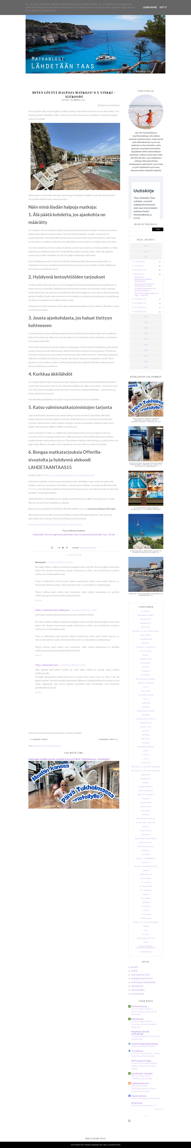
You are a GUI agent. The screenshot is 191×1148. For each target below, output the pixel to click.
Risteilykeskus (146, 847)
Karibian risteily (145, 719)
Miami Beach (146, 787)
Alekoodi (83, 548)
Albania (145, 611)
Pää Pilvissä (137, 1019)
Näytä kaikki (159, 1109)
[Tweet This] (62, 547)
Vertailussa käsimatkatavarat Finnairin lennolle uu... (145, 289)
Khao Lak (146, 727)
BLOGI (134, 967)
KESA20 (32, 489)
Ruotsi (146, 862)
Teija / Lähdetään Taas (46, 664)
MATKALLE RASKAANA (143, 982)
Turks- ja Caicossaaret (146, 922)
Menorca (146, 779)
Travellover (137, 1050)
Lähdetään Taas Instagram (46, 534)
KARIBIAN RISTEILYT (142, 978)
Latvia (145, 755)
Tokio (146, 910)
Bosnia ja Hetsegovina (146, 631)
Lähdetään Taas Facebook (75, 534)
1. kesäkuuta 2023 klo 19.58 (83, 610)
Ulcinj (145, 934)
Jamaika (146, 703)
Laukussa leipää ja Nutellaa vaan (146, 1098)
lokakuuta (139, 261)
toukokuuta (140, 299)
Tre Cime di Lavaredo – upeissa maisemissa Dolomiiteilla (145, 1054)
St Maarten (145, 886)
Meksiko (145, 775)
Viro (145, 942)
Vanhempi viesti (107, 739)
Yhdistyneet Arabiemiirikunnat (146, 947)
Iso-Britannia (146, 695)
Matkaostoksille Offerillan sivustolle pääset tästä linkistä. (55, 524)
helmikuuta (140, 311)
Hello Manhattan (111, 1145)
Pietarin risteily (146, 819)
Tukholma (146, 918)
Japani (145, 707)
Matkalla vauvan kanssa (146, 771)
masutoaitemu (139, 1095)
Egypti (145, 667)
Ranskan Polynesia (146, 839)
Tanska (146, 902)
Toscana (146, 914)
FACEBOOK (137, 986)
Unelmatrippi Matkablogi (144, 1043)
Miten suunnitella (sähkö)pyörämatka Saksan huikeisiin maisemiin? (143, 1088)
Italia (146, 699)
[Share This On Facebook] (58, 547)
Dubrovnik (146, 659)
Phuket (146, 815)
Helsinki (146, 691)
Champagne (146, 639)
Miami (146, 783)
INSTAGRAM (138, 989)
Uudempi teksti (40, 739)
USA (146, 930)
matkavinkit (91, 548)
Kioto (146, 731)
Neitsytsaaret (146, 795)
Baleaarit (145, 619)
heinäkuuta (140, 270)
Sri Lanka (146, 878)
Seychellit (146, 874)
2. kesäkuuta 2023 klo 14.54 (72, 664)
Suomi (145, 894)
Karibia (146, 715)
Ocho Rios (146, 807)
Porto (145, 827)
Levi (146, 759)
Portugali (146, 831)
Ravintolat (145, 842)
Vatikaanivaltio (146, 938)
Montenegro (146, 791)
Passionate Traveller (142, 1073)
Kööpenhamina (146, 747)
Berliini (146, 627)
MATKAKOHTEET (140, 974)
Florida (146, 675)
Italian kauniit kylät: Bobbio (143, 1046)
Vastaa (38, 600)
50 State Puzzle (139, 1006)
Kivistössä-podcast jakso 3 (143, 1105)
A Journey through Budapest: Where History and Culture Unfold (144, 1066)
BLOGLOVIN (137, 993)
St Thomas (146, 890)
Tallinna (146, 898)
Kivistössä (136, 1103)
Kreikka (146, 735)
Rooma (146, 855)
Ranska (146, 834)
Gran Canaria (146, 683)
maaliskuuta (140, 307)
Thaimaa (145, 906)
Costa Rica (146, 651)
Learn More (150, 7)
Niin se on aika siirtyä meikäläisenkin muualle (141, 1077)
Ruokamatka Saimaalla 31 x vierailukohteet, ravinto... (144, 285)
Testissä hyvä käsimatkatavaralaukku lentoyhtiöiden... (143, 279)
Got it (163, 7)
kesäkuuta (139, 274)
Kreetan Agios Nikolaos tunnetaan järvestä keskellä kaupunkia (144, 1011)
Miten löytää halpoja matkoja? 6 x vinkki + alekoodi (146, 294)
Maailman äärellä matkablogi (140, 1032)
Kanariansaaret (146, 711)
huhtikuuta (140, 303)
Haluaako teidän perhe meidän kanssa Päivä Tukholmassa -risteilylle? (69, 759)
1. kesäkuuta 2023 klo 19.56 (59, 562)
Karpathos (146, 723)
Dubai (146, 655)
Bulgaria (146, 635)
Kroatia (146, 739)
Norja (145, 799)
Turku (146, 926)
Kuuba (145, 743)
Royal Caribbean (145, 858)
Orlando (146, 811)
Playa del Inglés (145, 823)
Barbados (145, 623)
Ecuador (146, 663)
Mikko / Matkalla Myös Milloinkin (52, 610)
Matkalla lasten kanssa (146, 767)
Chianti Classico (146, 647)
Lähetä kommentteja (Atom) (47, 745)
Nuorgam (146, 803)
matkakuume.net (140, 1083)
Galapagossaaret (146, 679)
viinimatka (146, 952)
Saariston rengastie (146, 866)
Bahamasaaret (146, 615)
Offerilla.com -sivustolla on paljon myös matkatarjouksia (67, 475)
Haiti (146, 687)
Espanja (146, 671)
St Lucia (146, 882)
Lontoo (145, 763)
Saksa (146, 870)
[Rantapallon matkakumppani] (129, 1120)
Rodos (145, 850)
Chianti (146, 643)
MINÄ (134, 970)
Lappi (146, 751)
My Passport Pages (141, 1060)
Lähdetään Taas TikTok (103, 534)
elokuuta (139, 266)
